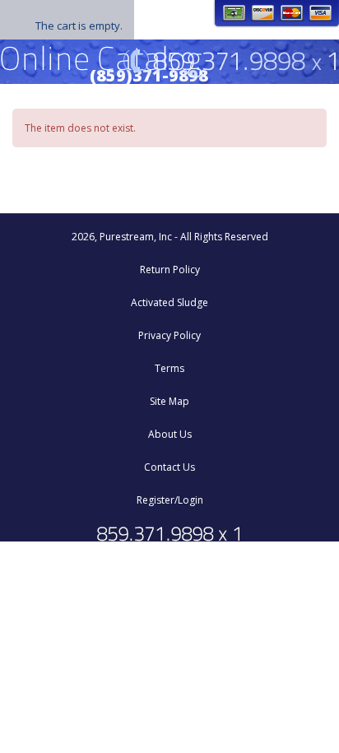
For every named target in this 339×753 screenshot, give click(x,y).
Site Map (169, 401)
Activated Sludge (169, 302)
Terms (169, 368)
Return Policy (170, 270)
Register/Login (170, 500)
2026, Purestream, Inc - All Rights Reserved (170, 237)
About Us (170, 434)
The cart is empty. (79, 25)
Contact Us (169, 467)
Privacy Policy (169, 335)
